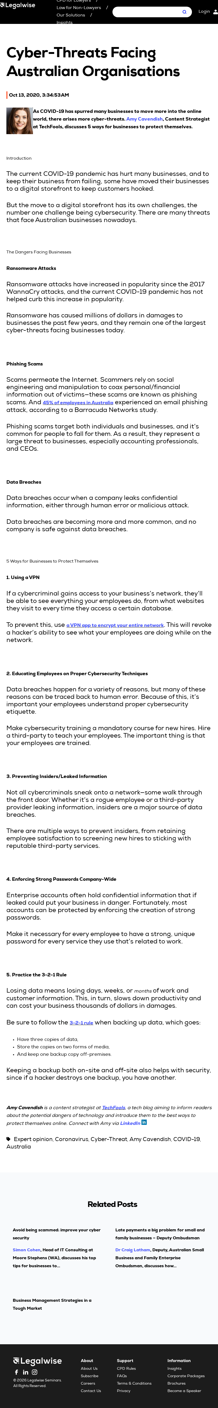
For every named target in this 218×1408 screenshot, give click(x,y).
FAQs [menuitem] (122, 1376)
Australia (18, 1147)
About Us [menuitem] (89, 1369)
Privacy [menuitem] (124, 1391)
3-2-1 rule (81, 1023)
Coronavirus (71, 1140)
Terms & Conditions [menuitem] (134, 1384)
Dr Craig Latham (132, 1250)
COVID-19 (186, 1140)
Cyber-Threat (109, 1140)
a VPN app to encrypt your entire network (115, 625)
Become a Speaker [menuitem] (184, 1391)
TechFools (113, 1107)
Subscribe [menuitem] (89, 1376)
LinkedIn (130, 1123)
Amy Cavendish (144, 119)
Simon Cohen (26, 1250)
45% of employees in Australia (78, 402)
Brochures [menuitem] (176, 1384)
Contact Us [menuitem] (91, 1391)
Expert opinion (33, 1140)
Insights (65, 23)
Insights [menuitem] (174, 1369)
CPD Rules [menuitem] (126, 1369)
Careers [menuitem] (88, 1384)
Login (204, 12)
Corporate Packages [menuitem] (186, 1376)
